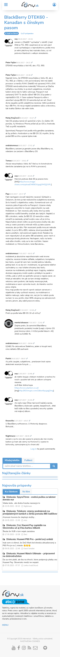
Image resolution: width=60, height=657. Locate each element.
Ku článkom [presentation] (11, 491)
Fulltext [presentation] (28, 460)
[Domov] (30, 4)
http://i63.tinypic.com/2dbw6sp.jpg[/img (36, 390)
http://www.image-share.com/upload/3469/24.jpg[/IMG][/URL (33, 183)
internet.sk (27, 638)
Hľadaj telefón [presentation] (12, 460)
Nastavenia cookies (30, 641)
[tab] (12, 460)
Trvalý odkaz (32, 61)
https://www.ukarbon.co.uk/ (27, 388)
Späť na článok (12, 33)
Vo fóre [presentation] (26, 491)
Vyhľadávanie (53, 466)
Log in (34, 448)
